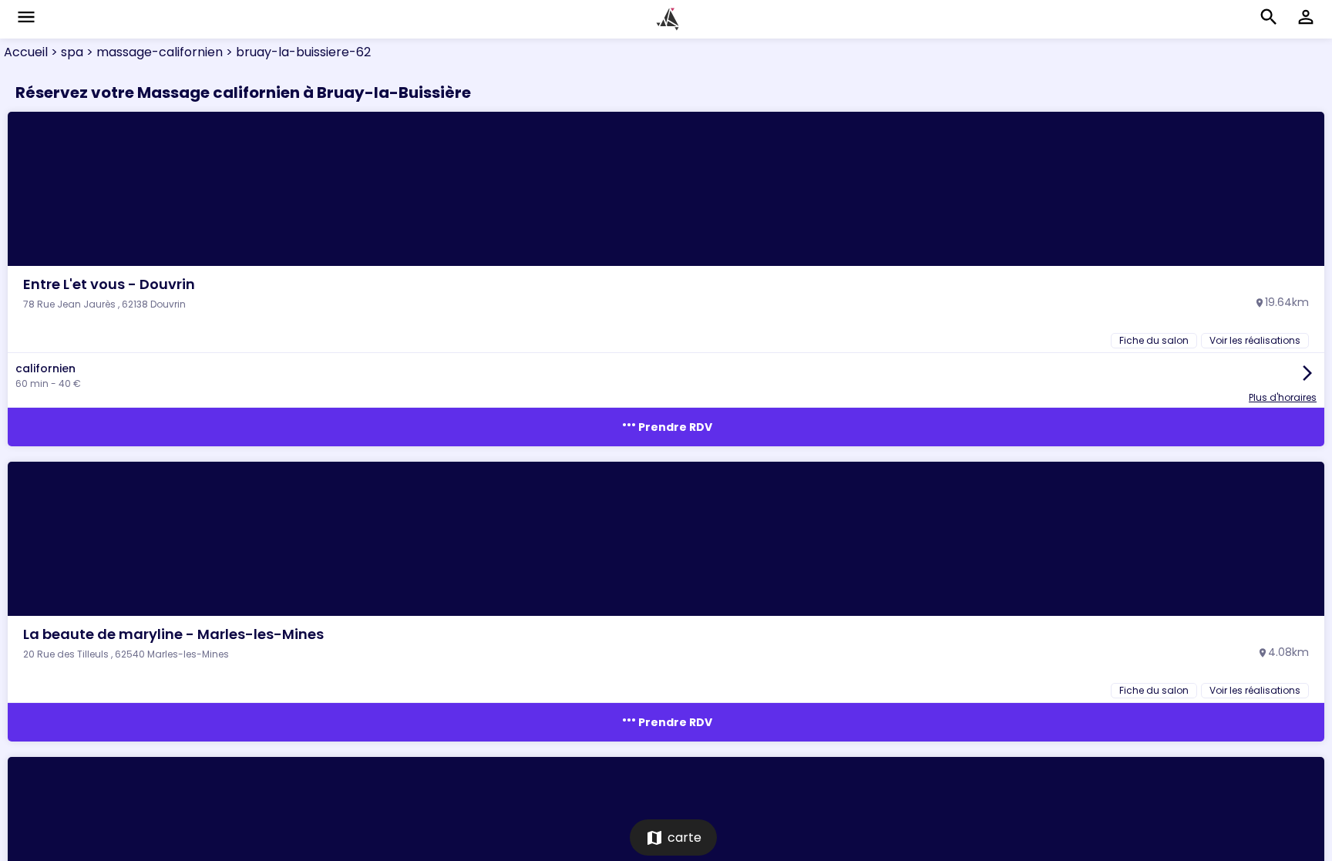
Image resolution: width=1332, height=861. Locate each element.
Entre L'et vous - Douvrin (109, 284)
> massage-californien (153, 52)
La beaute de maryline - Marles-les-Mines (173, 634)
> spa (65, 52)
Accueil (26, 52)
